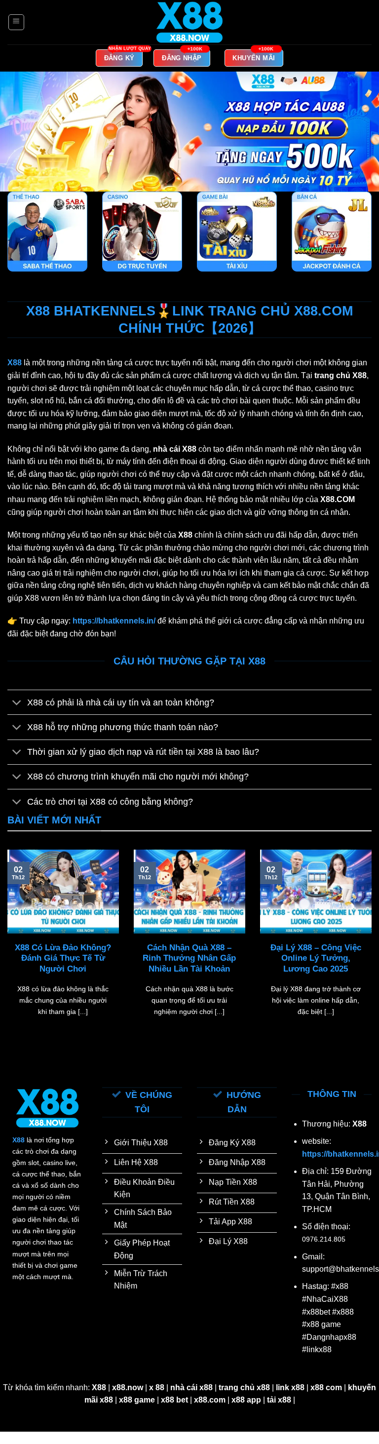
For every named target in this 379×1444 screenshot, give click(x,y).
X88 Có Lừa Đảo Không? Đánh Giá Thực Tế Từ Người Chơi (63, 958)
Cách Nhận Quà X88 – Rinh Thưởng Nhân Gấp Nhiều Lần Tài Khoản (189, 958)
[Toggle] (17, 703)
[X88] (189, 22)
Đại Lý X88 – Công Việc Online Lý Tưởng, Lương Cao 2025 (315, 958)
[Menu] (16, 22)
